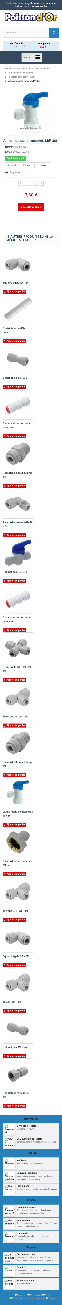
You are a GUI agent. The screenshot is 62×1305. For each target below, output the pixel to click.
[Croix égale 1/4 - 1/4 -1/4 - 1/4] (18, 647)
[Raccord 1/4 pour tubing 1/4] (18, 743)
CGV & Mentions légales (29, 1139)
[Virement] (21, 1295)
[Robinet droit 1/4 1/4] (18, 552)
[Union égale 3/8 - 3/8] (18, 1028)
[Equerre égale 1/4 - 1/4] (18, 263)
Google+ (43, 165)
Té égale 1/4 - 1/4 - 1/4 (15, 716)
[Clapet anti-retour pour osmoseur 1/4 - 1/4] (18, 598)
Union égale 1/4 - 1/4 (15, 377)
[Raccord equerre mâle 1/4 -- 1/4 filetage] (18, 503)
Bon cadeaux (23, 1220)
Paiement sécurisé (26, 1207)
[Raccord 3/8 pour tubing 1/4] (18, 453)
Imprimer (15, 172)
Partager (27, 165)
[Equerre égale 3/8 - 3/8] (18, 937)
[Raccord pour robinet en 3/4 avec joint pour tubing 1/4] (18, 842)
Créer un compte (17, 46)
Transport (22, 1233)
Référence (10, 147)
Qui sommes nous (26, 1254)
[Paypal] (50, 1298)
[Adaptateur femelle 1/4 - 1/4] (18, 1073)
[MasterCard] (34, 1295)
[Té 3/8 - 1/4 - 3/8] (18, 982)
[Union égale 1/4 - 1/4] (18, 358)
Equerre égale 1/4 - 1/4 (16, 282)
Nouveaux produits (27, 1173)
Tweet (12, 165)
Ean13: (8, 152)
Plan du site (23, 1186)
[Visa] (46, 1295)
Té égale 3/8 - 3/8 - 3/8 (15, 910)
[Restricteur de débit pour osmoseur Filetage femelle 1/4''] (18, 309)
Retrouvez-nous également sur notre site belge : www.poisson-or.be (31, 5)
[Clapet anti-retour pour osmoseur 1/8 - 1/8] (18, 404)
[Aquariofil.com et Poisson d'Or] (31, 17)
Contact (21, 1267)
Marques (21, 1160)
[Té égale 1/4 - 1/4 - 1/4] (18, 697)
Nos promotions (25, 1280)
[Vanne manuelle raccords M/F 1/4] (18, 792)
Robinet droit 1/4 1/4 (15, 571)
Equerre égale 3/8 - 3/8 (16, 956)
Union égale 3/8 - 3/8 (15, 1047)
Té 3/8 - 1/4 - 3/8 (12, 1001)
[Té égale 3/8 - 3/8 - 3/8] (18, 891)
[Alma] (27, 1298)
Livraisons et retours (28, 1126)
